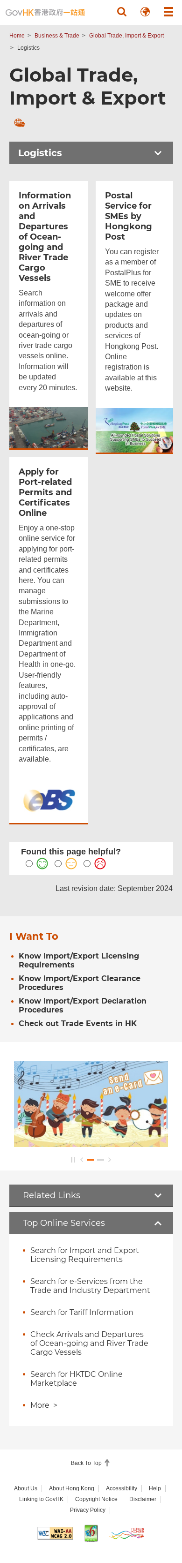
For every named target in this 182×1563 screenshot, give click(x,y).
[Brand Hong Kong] (127, 1533)
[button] (121, 11)
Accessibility (121, 1488)
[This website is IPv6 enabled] (91, 1533)
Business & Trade (57, 35)
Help (155, 1488)
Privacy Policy (87, 1510)
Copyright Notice (96, 1499)
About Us (25, 1488)
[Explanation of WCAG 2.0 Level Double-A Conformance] (55, 1533)
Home (17, 35)
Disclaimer (142, 1499)
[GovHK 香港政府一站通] (45, 12)
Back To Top (87, 1463)
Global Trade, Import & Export (126, 35)
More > (43, 1405)
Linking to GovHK (41, 1499)
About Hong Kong (71, 1488)
